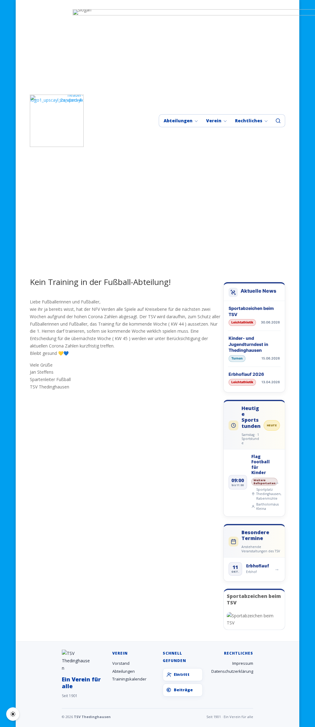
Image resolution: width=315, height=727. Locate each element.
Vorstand (121, 663)
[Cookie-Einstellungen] (13, 714)
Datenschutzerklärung (232, 671)
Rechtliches (248, 121)
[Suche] (278, 121)
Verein (213, 121)
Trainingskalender (129, 679)
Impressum (242, 663)
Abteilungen (178, 121)
